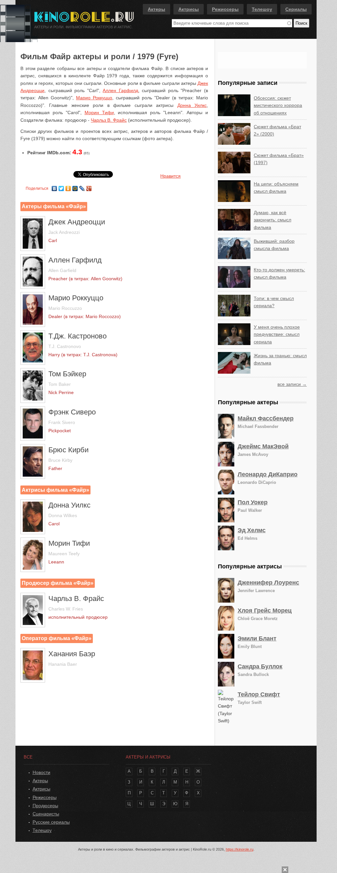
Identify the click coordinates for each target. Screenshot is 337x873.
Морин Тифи (99, 112)
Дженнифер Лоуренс (268, 582)
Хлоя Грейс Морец (265, 610)
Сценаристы (46, 813)
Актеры (156, 9)
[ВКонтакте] (54, 186)
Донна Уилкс (192, 105)
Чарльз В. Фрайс (109, 120)
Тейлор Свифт (259, 694)
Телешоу (262, 9)
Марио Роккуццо (94, 97)
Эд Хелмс (252, 530)
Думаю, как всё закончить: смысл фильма (272, 220)
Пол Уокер (253, 502)
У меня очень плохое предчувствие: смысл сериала (277, 334)
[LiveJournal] (82, 186)
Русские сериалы (51, 822)
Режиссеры (225, 9)
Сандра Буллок (260, 666)
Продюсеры (45, 805)
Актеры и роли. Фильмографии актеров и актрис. (83, 27)
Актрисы (188, 9)
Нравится (170, 176)
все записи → (292, 384)
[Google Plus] (89, 186)
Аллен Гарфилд (120, 90)
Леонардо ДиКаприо (268, 474)
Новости (41, 772)
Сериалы (296, 9)
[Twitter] (61, 186)
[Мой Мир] (75, 186)
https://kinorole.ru (239, 849)
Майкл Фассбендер (266, 418)
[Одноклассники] (68, 186)
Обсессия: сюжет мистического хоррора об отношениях (278, 105)
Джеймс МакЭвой (263, 446)
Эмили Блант (257, 638)
